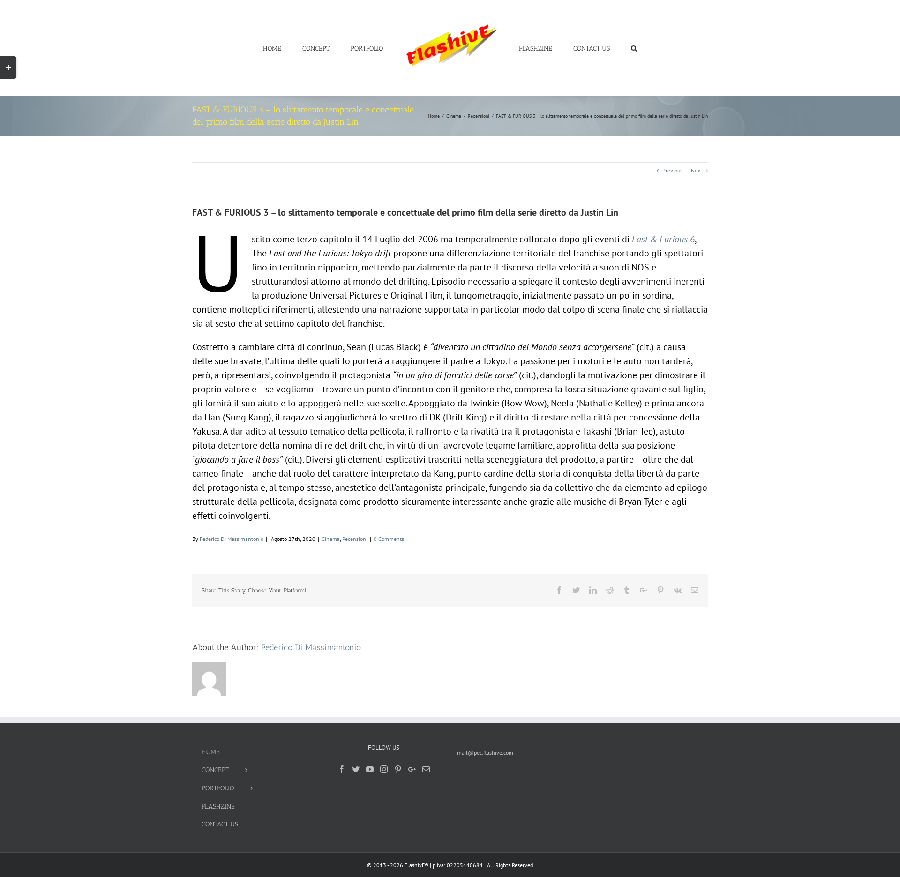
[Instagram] (384, 769)
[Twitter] (356, 769)
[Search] (606, 47)
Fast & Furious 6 (663, 239)
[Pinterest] (398, 769)
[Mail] (426, 769)
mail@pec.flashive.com (485, 752)
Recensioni (355, 538)
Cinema (331, 538)
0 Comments (389, 538)
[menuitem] (306, 47)
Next (696, 170)
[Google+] (412, 769)
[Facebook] (341, 769)
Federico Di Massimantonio (231, 538)
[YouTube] (370, 769)
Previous (672, 170)
